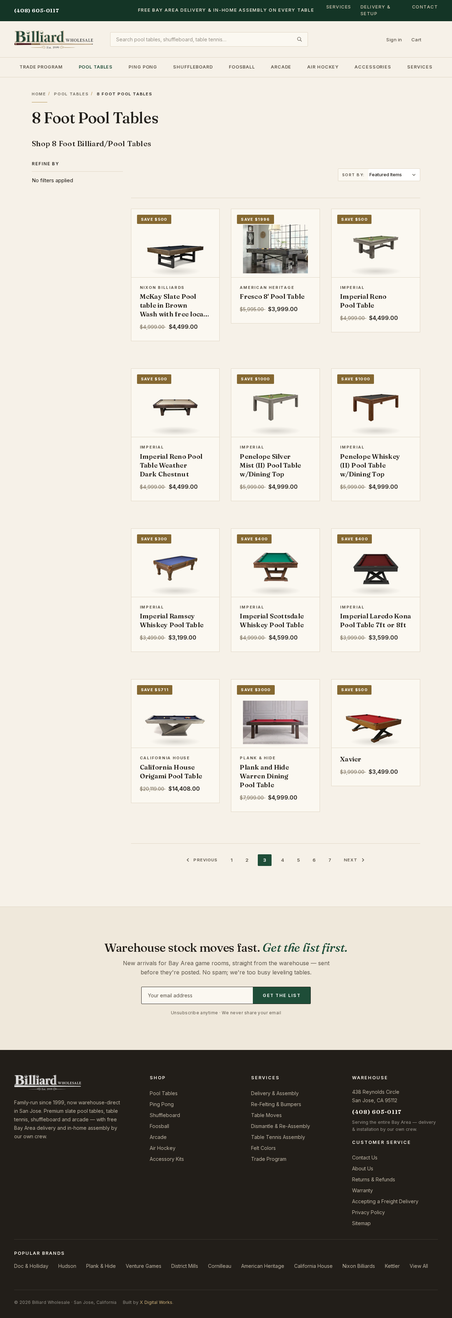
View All (419, 1266)
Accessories (373, 66)
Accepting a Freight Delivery (385, 1201)
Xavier (351, 759)
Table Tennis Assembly (278, 1137)
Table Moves (266, 1115)
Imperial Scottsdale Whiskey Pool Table (272, 620)
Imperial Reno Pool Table (363, 300)
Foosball (242, 66)
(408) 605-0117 (36, 10)
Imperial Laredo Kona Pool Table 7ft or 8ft (375, 620)
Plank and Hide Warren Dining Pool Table (264, 776)
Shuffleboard (193, 66)
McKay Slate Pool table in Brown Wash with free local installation (173, 305)
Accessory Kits (167, 1159)
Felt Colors (263, 1148)
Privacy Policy (368, 1212)
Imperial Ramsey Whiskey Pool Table (172, 620)
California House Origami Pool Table (171, 771)
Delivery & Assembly (275, 1093)
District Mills (184, 1266)
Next (351, 859)
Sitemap (361, 1223)
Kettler (392, 1266)
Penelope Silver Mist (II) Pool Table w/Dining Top (270, 465)
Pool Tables (96, 66)
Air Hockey (323, 66)
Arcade (281, 66)
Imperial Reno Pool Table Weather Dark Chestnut (171, 465)
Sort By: (353, 174)
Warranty (362, 1190)
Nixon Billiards (359, 1266)
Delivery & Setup (376, 10)
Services (338, 7)
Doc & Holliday (31, 1266)
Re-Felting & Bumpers (276, 1104)
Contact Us (364, 1157)
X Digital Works (156, 1302)
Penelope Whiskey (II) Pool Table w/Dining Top (370, 465)
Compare (195, 220)
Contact (425, 7)
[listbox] (394, 174)
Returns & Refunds (373, 1179)
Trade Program (41, 66)
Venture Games (143, 1266)
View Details (175, 267)
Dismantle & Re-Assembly (280, 1126)
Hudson (67, 1266)
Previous (206, 859)
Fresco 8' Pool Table (272, 296)
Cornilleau (219, 1266)
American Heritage (262, 1266)
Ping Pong (143, 66)
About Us (362, 1168)
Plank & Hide (101, 1266)
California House (313, 1266)
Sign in (394, 39)
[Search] (299, 39)
